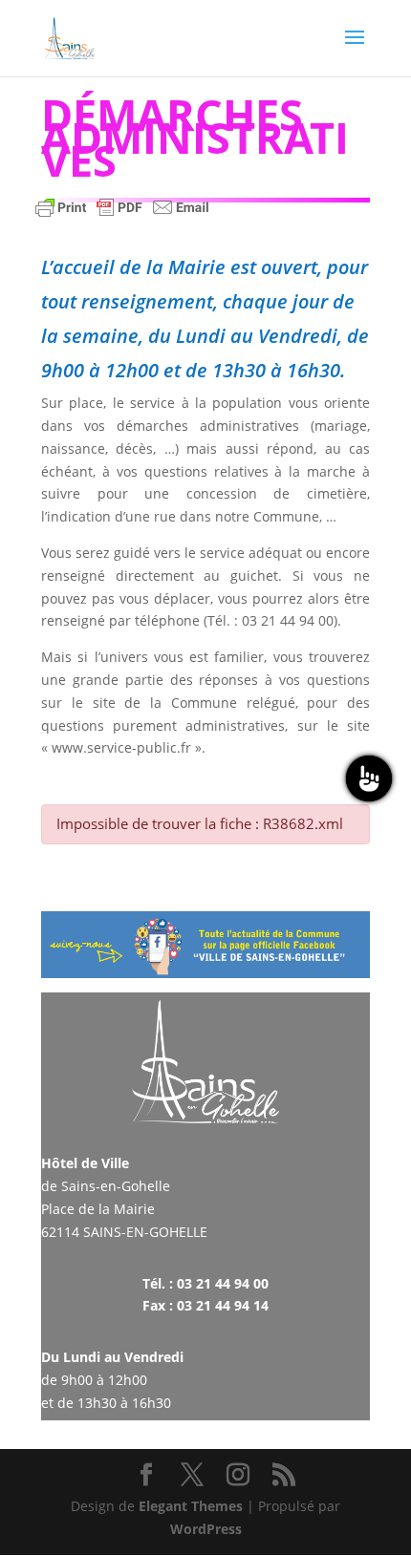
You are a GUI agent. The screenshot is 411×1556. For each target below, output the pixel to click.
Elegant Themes (191, 1506)
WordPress (206, 1529)
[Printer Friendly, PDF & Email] (122, 216)
